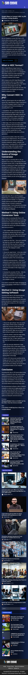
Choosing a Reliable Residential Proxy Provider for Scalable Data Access (14, 527)
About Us (10, 668)
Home (4, 666)
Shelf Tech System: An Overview (14, 549)
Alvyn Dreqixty (16, 629)
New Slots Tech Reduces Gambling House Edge (6, 618)
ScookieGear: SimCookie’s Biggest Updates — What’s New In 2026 (5, 446)
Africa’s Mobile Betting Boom (6, 652)
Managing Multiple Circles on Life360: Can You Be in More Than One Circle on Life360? (13, 401)
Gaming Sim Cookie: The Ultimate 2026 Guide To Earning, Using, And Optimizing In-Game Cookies (5, 421)
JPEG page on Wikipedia (9, 209)
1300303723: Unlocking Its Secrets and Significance (6, 635)
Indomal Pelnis (7, 20)
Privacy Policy (10, 666)
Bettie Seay (6, 539)
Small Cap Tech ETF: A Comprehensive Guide (14, 593)
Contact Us (16, 668)
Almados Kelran (7, 494)
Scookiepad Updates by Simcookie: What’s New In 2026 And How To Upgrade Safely (5, 429)
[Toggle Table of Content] (15, 60)
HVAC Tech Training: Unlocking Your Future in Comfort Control (14, 570)
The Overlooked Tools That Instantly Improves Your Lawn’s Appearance (6, 627)
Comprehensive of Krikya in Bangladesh (6, 644)
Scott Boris (15, 645)
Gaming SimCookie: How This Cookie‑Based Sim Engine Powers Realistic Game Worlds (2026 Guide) (5, 438)
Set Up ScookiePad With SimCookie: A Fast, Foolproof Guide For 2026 (5, 463)
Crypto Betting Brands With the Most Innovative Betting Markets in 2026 (14, 504)
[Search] (24, 7)
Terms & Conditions (19, 666)
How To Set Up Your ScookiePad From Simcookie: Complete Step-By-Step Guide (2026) (5, 455)
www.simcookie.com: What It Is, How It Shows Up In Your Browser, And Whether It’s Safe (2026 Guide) (14, 480)
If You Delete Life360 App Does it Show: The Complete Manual (13, 407)
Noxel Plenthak (7, 560)
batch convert (19, 388)
